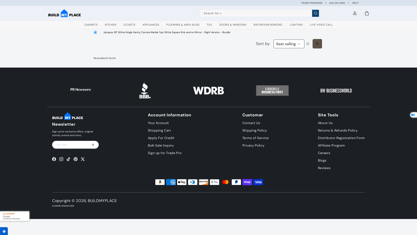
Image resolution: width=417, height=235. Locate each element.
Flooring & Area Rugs (183, 24)
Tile (209, 24)
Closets (129, 24)
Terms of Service (255, 138)
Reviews (324, 168)
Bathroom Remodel (268, 24)
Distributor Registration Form (341, 138)
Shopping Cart (159, 130)
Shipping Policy (254, 130)
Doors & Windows (232, 24)
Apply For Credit (161, 138)
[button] (366, 13)
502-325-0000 (337, 3)
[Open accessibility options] (4, 231)
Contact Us (251, 123)
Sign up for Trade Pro (165, 153)
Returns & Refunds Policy (338, 130)
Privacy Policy (253, 145)
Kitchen (110, 24)
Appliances (151, 24)
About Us (325, 123)
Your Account (158, 123)
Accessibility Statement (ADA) (63, 206)
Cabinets (91, 24)
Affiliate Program (331, 145)
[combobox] (259, 13)
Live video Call (321, 24)
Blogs (322, 160)
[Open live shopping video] (413, 115)
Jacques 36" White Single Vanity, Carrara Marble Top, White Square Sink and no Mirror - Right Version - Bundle (166, 32)
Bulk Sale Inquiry (161, 145)
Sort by (263, 43)
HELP (355, 3)
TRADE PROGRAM (311, 3)
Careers (324, 153)
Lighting (296, 24)
